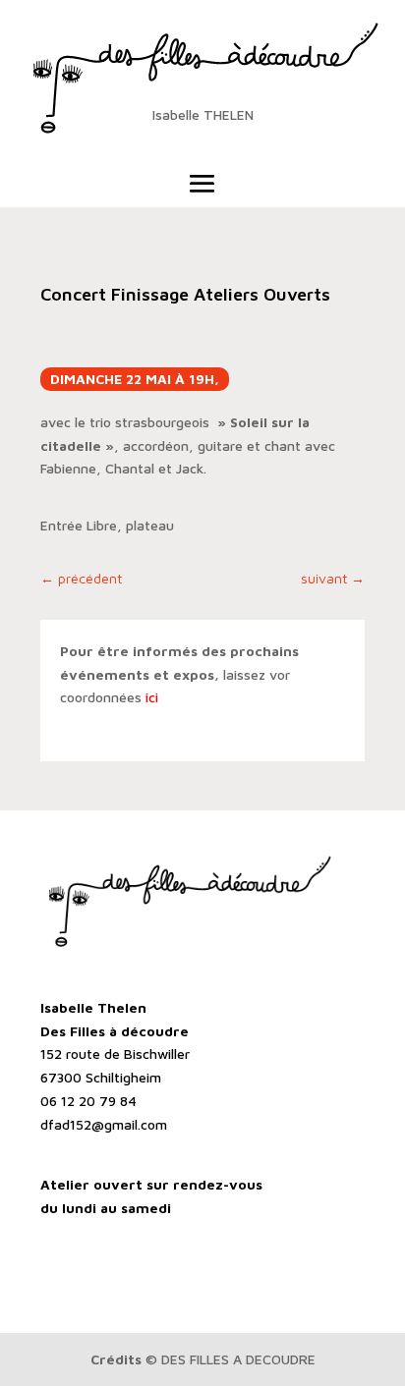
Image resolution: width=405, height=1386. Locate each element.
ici (151, 697)
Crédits (116, 1359)
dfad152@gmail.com (103, 1124)
